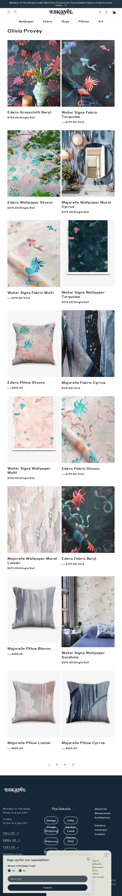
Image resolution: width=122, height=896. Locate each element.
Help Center (70, 821)
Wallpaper (27, 21)
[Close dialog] (88, 859)
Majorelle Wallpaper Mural (86, 204)
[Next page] (73, 764)
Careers (100, 825)
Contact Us (102, 817)
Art (101, 21)
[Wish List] (100, 12)
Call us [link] (9, 833)
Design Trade (51, 821)
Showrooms (102, 813)
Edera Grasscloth (29, 112)
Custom (100, 834)
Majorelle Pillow (29, 648)
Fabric (48, 21)
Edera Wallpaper (30, 202)
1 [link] (49, 764)
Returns (51, 841)
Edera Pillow (26, 382)
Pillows (84, 21)
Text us (9, 847)
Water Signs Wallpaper (83, 294)
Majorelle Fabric (83, 382)
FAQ (71, 841)
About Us (101, 808)
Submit (48, 887)
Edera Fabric (80, 468)
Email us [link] (9, 840)
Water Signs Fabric (79, 114)
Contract (101, 829)
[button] (9, 12)
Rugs (66, 21)
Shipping (51, 830)
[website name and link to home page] (61, 12)
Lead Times (70, 832)
